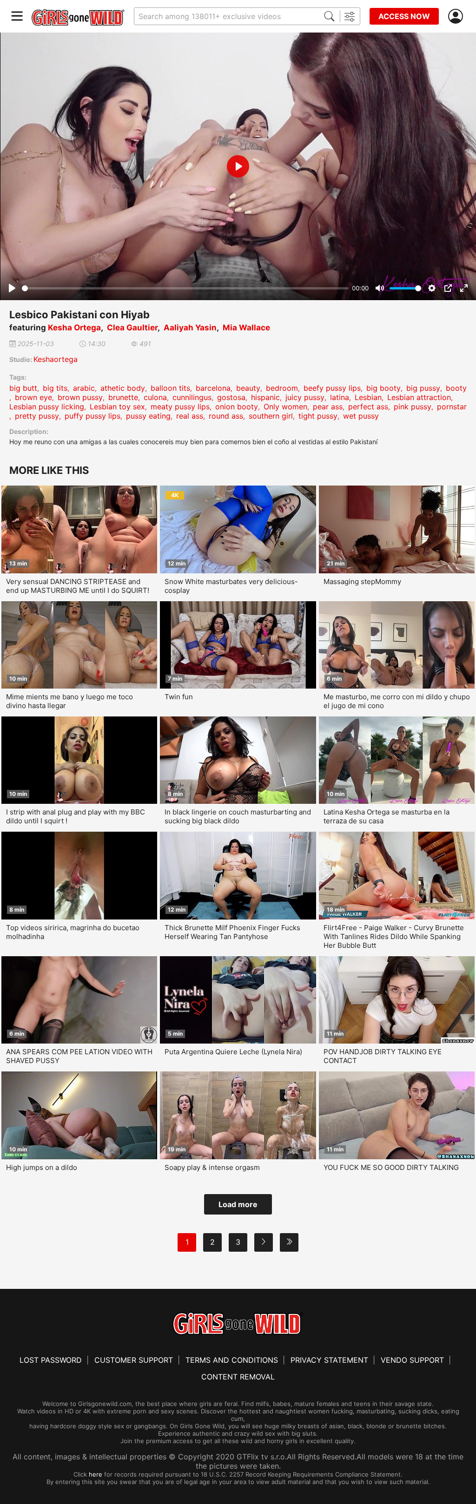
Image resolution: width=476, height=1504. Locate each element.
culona (155, 397)
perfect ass (368, 406)
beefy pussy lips (332, 388)
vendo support (412, 1360)
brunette (123, 397)
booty (456, 388)
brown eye (33, 397)
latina (339, 397)
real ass (189, 415)
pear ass (328, 406)
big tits (55, 388)
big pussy (423, 388)
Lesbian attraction (419, 397)
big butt (23, 388)
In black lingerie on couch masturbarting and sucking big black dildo (238, 816)
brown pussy (80, 397)
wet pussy (361, 415)
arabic (84, 388)
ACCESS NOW (404, 16)
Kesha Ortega (74, 327)
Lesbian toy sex (117, 406)
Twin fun (179, 696)
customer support (133, 1360)
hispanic (265, 397)
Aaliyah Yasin (190, 327)
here (95, 1474)
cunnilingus (192, 397)
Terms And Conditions (231, 1360)
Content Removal (238, 1376)
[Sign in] (457, 16)
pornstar (452, 406)
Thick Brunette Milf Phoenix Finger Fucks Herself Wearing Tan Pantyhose (232, 932)
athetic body (122, 388)
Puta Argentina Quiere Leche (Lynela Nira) (233, 1051)
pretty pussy (37, 415)
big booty (383, 388)
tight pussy (317, 415)
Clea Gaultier (132, 327)
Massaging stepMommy (362, 581)
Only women (285, 406)
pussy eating (148, 415)
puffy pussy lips (92, 415)
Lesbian (368, 397)
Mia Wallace (246, 327)
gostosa (231, 397)
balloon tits (170, 388)
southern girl (271, 415)
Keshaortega (55, 359)
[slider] (185, 288)
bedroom (282, 388)
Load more (238, 1204)
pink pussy (412, 406)
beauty (248, 388)
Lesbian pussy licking (46, 406)
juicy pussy (304, 397)
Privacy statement (329, 1360)
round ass (226, 415)
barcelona (213, 388)
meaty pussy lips (180, 406)
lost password (51, 1360)
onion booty (236, 406)
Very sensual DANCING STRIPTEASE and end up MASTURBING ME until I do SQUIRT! (77, 586)
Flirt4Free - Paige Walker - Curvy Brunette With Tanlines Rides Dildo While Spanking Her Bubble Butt (394, 936)
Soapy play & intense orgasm (212, 1167)
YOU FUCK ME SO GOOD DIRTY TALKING (391, 1167)
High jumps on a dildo (41, 1167)
